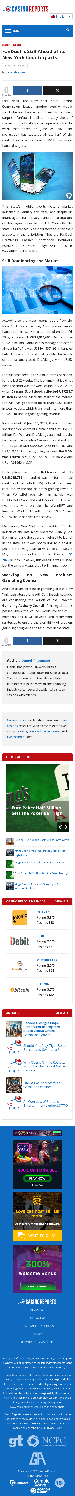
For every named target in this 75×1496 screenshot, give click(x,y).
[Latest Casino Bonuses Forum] (37, 1216)
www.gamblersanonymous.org (28, 1407)
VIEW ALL (62, 901)
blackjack (35, 731)
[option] (37, 798)
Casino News (11, 45)
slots (10, 731)
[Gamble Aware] (39, 1482)
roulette (21, 731)
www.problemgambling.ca (44, 1402)
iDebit (41, 936)
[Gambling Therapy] (37, 1490)
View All (62, 1013)
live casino (14, 737)
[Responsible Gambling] (57, 1482)
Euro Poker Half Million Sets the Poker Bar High (37, 810)
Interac (43, 912)
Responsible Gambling (37, 1342)
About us (37, 1309)
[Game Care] (19, 1482)
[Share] (27, 90)
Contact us (37, 1318)
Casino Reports (18, 720)
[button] (60, 827)
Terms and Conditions (37, 1326)
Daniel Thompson (16, 72)
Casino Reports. (48, 1471)
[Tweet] (57, 90)
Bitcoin (43, 984)
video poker (52, 731)
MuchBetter (47, 960)
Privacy (37, 1334)
